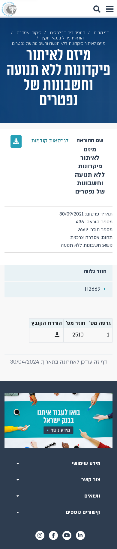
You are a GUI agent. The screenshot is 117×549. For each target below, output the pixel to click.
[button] (57, 335)
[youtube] (66, 535)
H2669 (92, 289)
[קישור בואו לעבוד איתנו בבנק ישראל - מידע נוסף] (58, 420)
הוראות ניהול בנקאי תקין (63, 38)
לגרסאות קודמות (49, 140)
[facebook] (53, 535)
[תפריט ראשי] (109, 9)
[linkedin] (80, 535)
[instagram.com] (39, 535)
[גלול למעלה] (58, 381)
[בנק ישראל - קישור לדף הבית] (9, 9)
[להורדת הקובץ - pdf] (16, 141)
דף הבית (101, 33)
